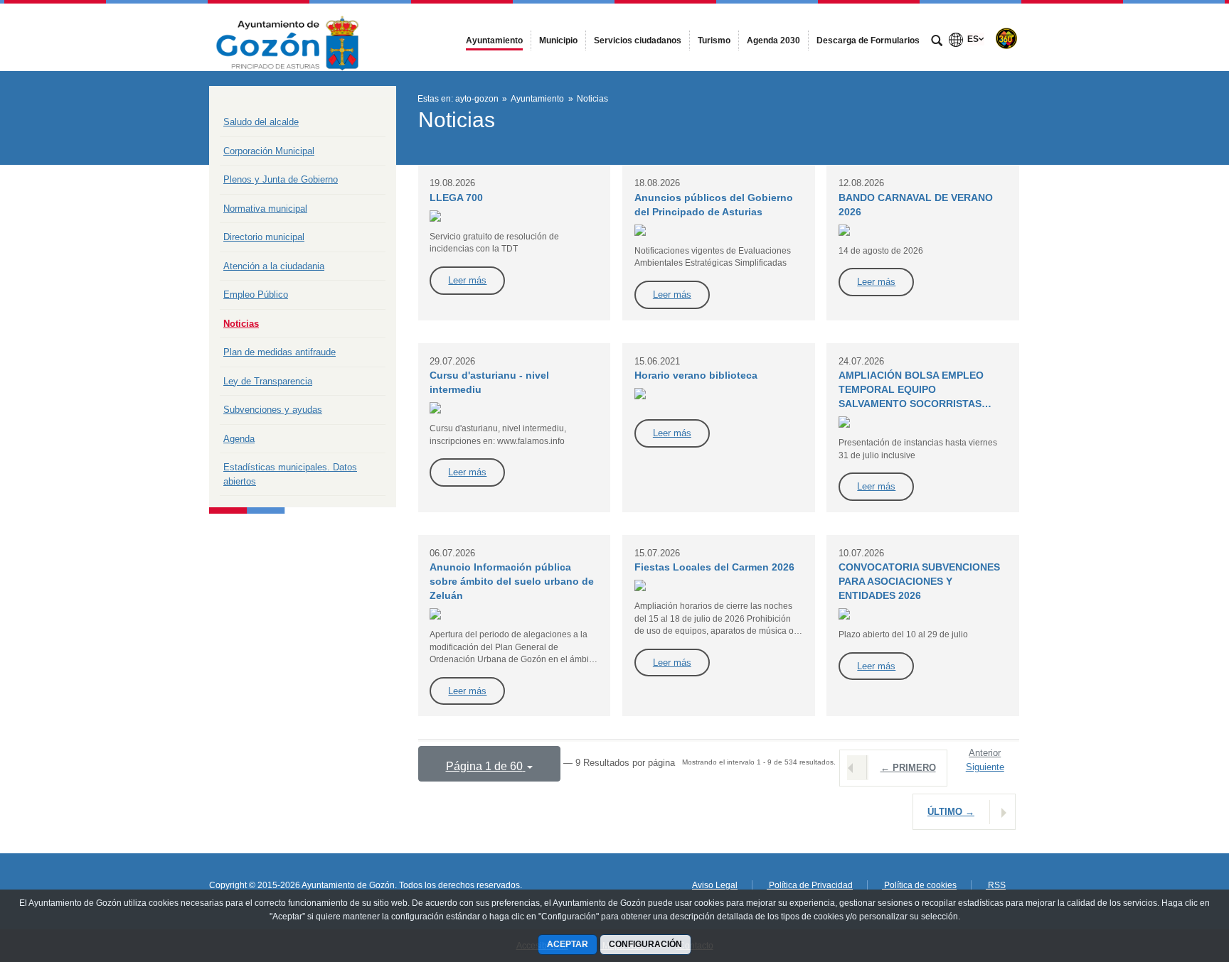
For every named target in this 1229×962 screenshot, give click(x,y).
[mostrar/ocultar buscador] (936, 42)
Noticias (241, 323)
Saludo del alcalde (261, 122)
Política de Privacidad (810, 885)
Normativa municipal (265, 208)
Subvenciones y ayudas (272, 409)
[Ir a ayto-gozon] (287, 37)
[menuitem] (494, 40)
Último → (950, 811)
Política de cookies (919, 885)
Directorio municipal (263, 237)
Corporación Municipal (268, 151)
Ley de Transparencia (267, 381)
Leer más (467, 280)
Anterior (985, 752)
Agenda (239, 438)
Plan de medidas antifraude (279, 352)
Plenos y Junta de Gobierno (280, 179)
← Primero (908, 767)
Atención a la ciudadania (273, 266)
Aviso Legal (715, 885)
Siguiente (985, 767)
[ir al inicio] (1172, 877)
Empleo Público (255, 294)
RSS (996, 885)
